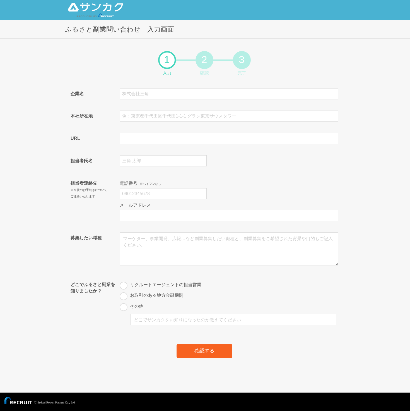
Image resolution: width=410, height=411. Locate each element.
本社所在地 (82, 116)
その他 (136, 306)
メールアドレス (135, 205)
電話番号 (140, 183)
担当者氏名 (82, 160)
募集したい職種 (86, 237)
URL (75, 138)
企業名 (77, 93)
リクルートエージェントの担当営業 (165, 284)
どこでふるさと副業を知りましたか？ (93, 287)
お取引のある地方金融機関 (157, 295)
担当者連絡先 (89, 189)
